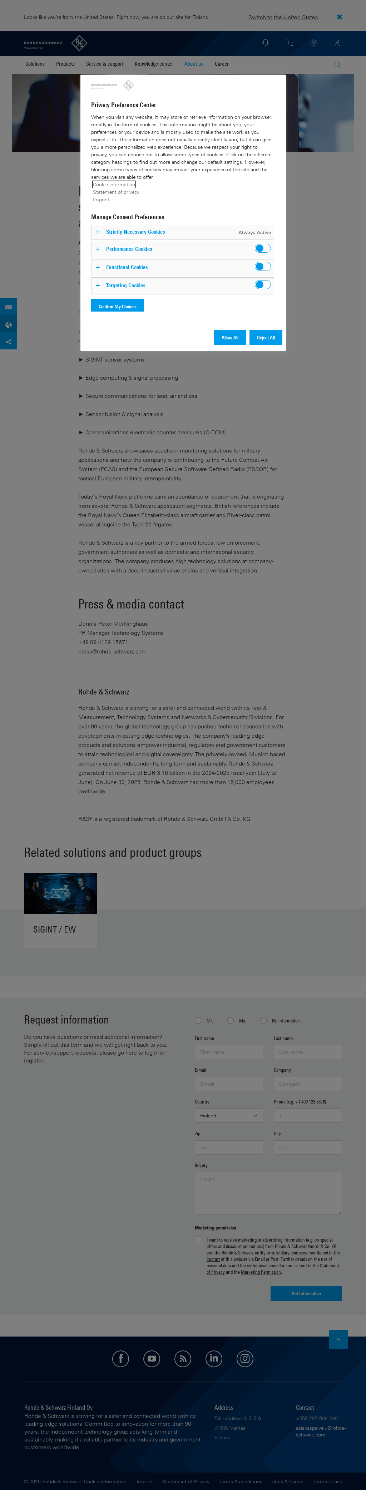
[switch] (263, 248)
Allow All (230, 337)
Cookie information (114, 184)
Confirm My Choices (118, 306)
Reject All (266, 337)
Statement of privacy (116, 192)
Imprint (101, 199)
